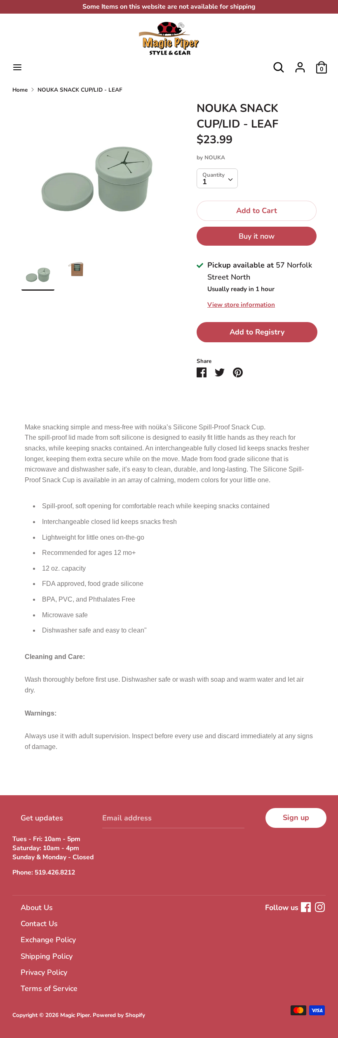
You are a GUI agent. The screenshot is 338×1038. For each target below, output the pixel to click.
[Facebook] (306, 907)
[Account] (300, 65)
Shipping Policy (47, 956)
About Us (37, 907)
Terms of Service (49, 988)
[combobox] (217, 178)
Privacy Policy (44, 972)
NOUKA (214, 157)
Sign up (296, 817)
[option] (96, 179)
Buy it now (257, 236)
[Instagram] (320, 907)
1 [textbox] (204, 182)
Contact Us (39, 924)
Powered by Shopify (119, 1015)
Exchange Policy (48, 940)
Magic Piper (75, 1015)
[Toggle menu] (17, 67)
